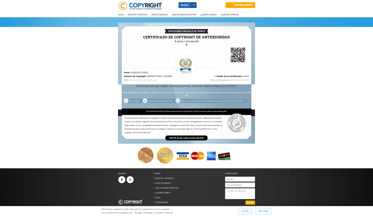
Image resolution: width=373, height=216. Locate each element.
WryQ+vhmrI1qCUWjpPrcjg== (144, 80)
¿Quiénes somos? (208, 14)
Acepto (245, 211)
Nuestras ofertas (230, 14)
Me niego (264, 211)
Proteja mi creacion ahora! (186, 138)
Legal (157, 197)
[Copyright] (136, 202)
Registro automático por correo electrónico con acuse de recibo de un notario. (212, 101)
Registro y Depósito (137, 14)
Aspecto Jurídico (159, 14)
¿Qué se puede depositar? (184, 14)
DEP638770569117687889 (159, 76)
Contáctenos (161, 202)
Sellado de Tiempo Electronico (160, 101)
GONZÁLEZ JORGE (139, 72)
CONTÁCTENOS (243, 5)
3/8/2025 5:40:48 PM (239, 80)
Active (246, 76)
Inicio (121, 14)
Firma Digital (134, 101)
